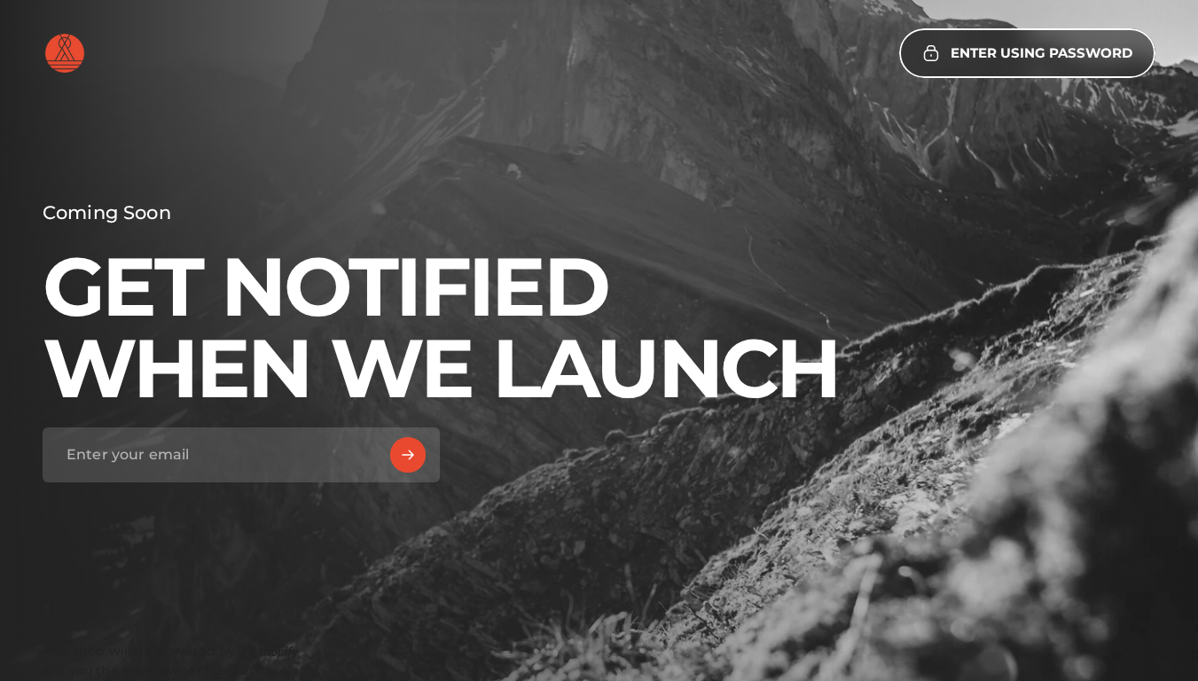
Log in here (250, 671)
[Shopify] (270, 651)
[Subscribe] (408, 455)
